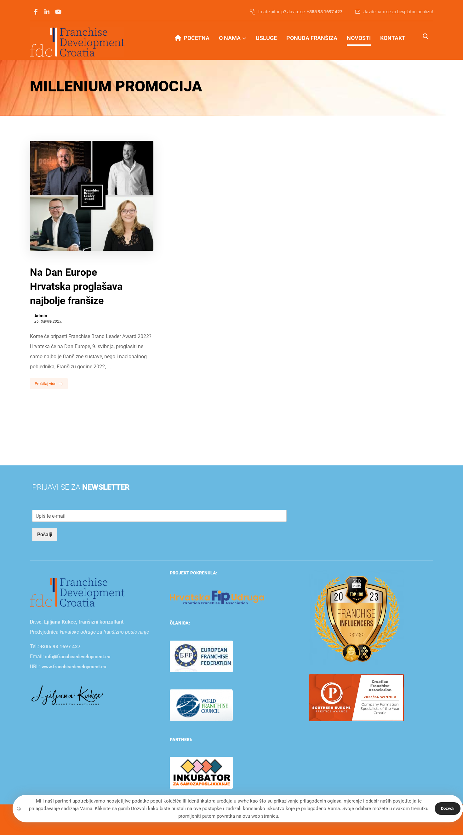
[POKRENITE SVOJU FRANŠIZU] (77, 42)
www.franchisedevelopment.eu (74, 667)
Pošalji (44, 535)
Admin (40, 316)
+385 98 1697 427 (60, 646)
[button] (35, 12)
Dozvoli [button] (447, 808)
